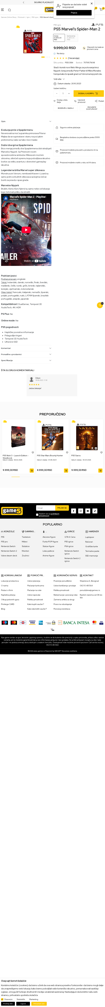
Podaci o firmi (7, 590)
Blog (3, 609)
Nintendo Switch (8, 546)
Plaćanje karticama (35, 585)
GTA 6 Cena (70, 537)
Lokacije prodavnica (10, 581)
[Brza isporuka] (19, 26)
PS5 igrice (69, 541)
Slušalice (26, 546)
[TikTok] (94, 510)
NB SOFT (58, 651)
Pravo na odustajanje (63, 604)
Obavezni (8, 999)
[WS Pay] (50, 622)
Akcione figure (49, 537)
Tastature (26, 537)
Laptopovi (89, 537)
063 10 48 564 (86, 585)
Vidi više (58, 79)
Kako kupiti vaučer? (35, 604)
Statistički (21, 999)
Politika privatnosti (35, 599)
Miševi (24, 541)
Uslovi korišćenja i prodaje (65, 585)
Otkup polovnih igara (10, 599)
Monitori (25, 551)
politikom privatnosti (49, 514)
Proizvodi (21, 17)
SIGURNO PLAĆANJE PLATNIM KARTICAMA (52, 2)
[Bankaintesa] (74, 622)
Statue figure (48, 546)
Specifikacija (7, 360)
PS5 (2, 537)
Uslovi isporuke (33, 595)
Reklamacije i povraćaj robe (66, 595)
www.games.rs (39, 651)
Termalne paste (92, 551)
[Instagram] (80, 510)
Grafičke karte (91, 546)
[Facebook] (73, 510)
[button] (63, 101)
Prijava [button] (74, 12)
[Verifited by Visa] (101, 622)
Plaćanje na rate (34, 590)
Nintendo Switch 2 (9, 551)
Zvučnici (25, 555)
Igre (28, 17)
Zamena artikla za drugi (64, 599)
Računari (89, 542)
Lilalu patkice (48, 551)
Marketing (33, 999)
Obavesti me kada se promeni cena (95, 48)
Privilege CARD (7, 604)
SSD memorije (91, 556)
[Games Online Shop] (52, 9)
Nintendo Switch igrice (72, 552)
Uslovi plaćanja (33, 581)
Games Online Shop (8, 17)
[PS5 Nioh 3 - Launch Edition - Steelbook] (18, 436)
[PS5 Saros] (87, 436)
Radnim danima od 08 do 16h (91, 596)
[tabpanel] (33, 41)
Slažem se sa (49, 515)
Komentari (6, 348)
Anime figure (48, 555)
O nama (4, 585)
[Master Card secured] (94, 622)
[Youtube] (87, 510)
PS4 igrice (69, 546)
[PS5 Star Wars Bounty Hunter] (52, 436)
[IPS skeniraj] (52, 629)
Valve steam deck (9, 555)
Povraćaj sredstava (62, 609)
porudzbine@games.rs (90, 590)
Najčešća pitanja (8, 595)
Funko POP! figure (50, 541)
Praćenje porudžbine (63, 581)
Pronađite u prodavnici (11, 354)
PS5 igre (35, 17)
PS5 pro (4, 541)
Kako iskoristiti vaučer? (37, 609)
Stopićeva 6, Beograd (89, 581)
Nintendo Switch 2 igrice (72, 559)
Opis (3, 121)
